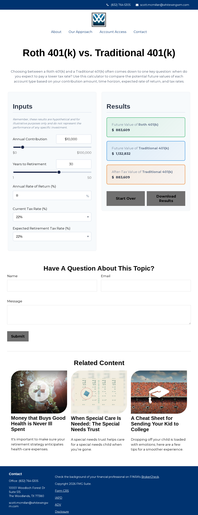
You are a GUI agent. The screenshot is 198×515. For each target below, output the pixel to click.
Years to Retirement (29, 164)
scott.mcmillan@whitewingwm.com (164, 5)
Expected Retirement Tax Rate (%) (41, 228)
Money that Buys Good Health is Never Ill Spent (38, 423)
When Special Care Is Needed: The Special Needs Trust (96, 423)
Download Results (166, 198)
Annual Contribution (30, 139)
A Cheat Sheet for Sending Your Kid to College (155, 423)
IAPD (58, 498)
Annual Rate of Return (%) (34, 186)
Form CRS (62, 491)
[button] (56, 31)
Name (12, 276)
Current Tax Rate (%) (30, 209)
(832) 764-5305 (121, 5)
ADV (58, 504)
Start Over (126, 198)
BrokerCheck (150, 477)
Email (105, 276)
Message (14, 301)
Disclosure (62, 511)
